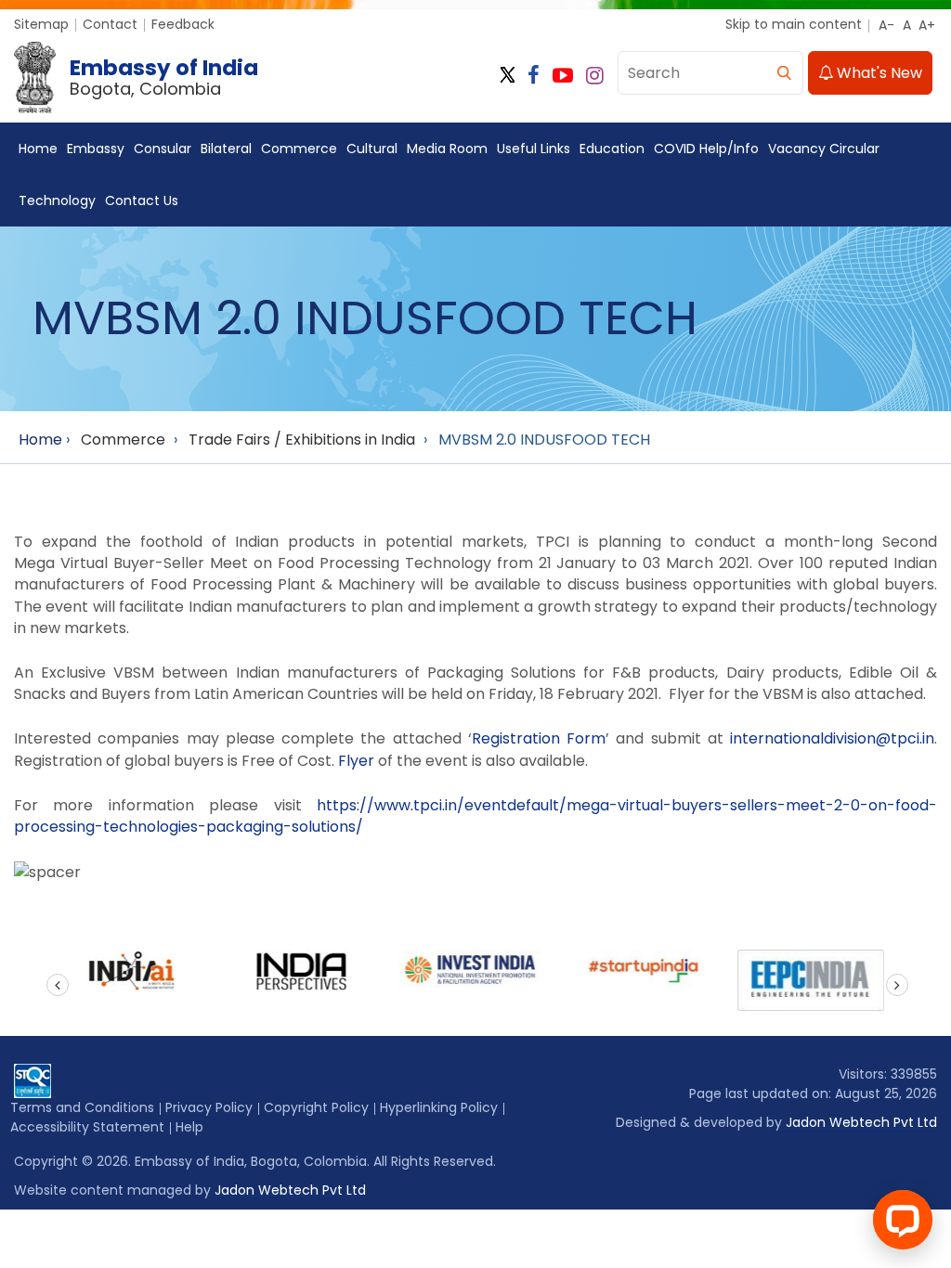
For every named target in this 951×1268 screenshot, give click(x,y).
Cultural (371, 148)
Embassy (95, 148)
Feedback (183, 24)
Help (189, 1127)
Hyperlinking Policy (439, 1107)
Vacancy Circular (823, 148)
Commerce (299, 148)
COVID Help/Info (706, 148)
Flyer (356, 760)
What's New (877, 73)
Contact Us (141, 200)
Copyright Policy (316, 1107)
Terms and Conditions (82, 1107)
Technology (57, 200)
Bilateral (226, 148)
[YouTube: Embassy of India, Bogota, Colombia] (563, 75)
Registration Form (539, 738)
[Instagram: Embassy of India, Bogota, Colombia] (595, 75)
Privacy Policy (209, 1107)
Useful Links (533, 148)
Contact (110, 24)
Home (38, 148)
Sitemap (41, 24)
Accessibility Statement (87, 1127)
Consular (162, 148)
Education (612, 148)
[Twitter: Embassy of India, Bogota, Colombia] (508, 75)
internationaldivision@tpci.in (832, 738)
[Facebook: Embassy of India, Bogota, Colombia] (534, 75)
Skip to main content (793, 24)
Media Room (447, 148)
